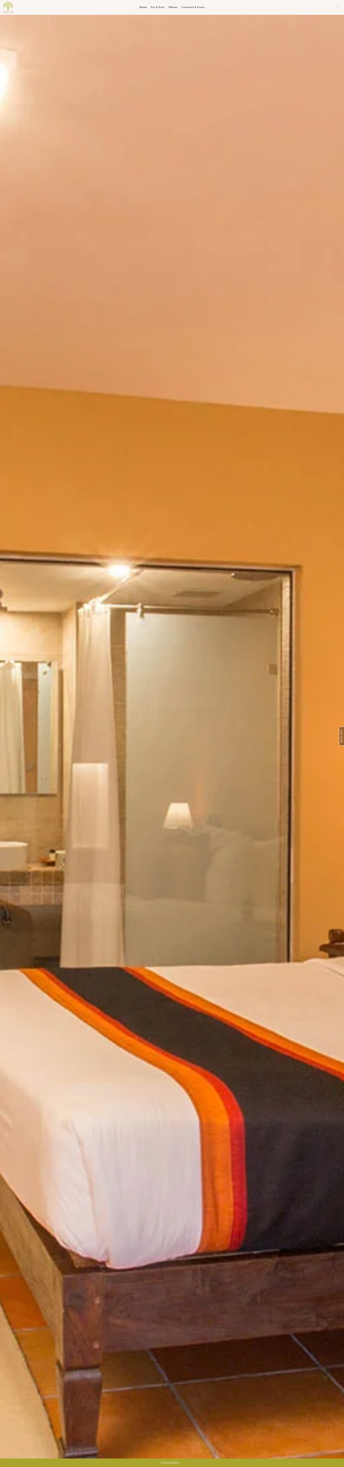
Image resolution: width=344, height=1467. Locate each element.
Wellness (173, 7)
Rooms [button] (143, 7)
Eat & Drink (157, 7)
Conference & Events (193, 7)
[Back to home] (8, 7)
